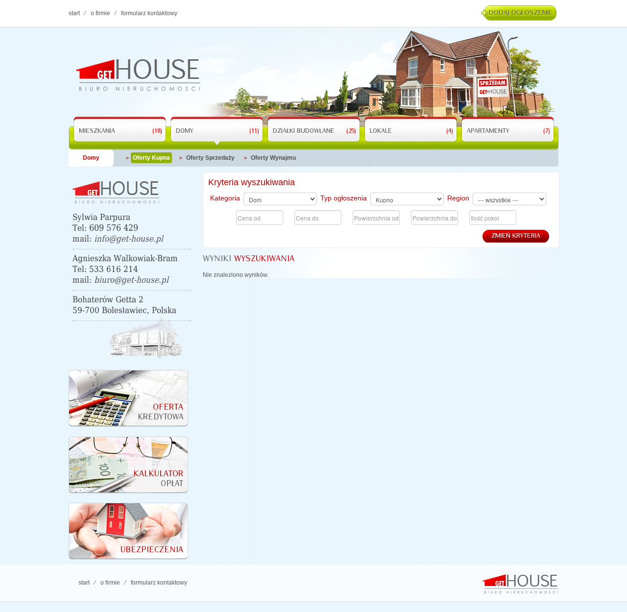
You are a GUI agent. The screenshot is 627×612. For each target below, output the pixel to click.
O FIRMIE (100, 13)
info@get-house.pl (128, 239)
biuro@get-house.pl (131, 280)
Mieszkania (120, 131)
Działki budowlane (314, 131)
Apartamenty (508, 131)
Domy (217, 131)
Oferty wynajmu (273, 157)
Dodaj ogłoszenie (521, 13)
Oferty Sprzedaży (210, 157)
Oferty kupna (151, 157)
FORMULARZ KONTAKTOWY (149, 13)
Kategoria (225, 198)
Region (458, 198)
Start (74, 13)
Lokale (411, 131)
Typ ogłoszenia (343, 198)
